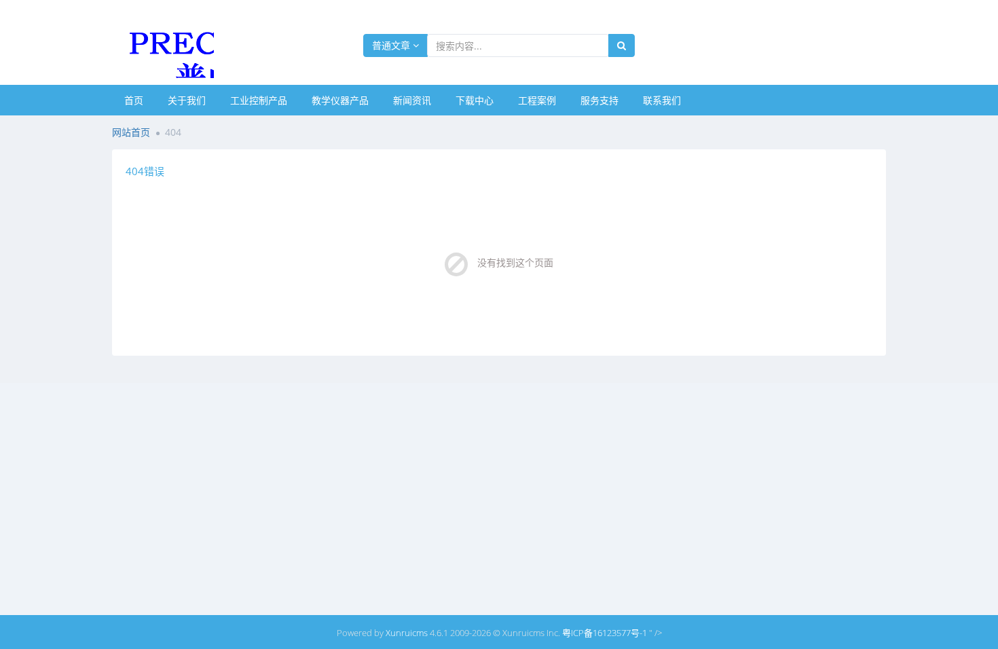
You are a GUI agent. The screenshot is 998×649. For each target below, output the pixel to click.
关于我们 (187, 100)
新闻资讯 (412, 100)
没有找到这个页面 (515, 262)
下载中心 (475, 100)
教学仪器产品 (340, 100)
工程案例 (537, 100)
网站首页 (131, 132)
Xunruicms (407, 633)
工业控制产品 (258, 100)
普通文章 (392, 45)
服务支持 (599, 100)
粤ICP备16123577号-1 (604, 633)
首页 (133, 100)
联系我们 (662, 100)
